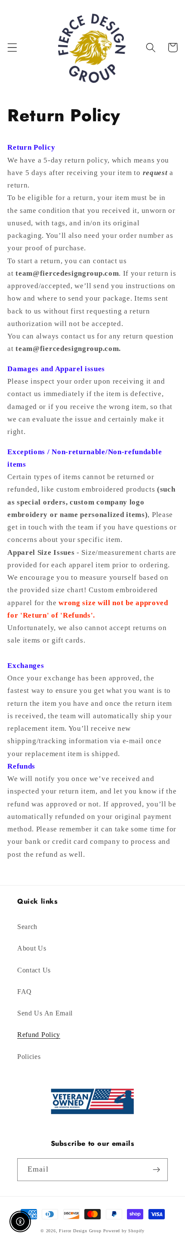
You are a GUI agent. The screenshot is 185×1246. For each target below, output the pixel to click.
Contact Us (34, 970)
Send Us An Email (45, 1013)
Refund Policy (38, 1034)
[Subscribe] (156, 1169)
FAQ (24, 991)
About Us (31, 948)
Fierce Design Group (80, 1230)
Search (27, 926)
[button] (12, 47)
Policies (29, 1056)
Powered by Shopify (124, 1230)
